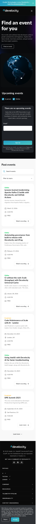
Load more (16, 434)
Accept (15, 519)
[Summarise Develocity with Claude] (17, 462)
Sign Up (17, 142)
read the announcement (16, 4)
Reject (5, 519)
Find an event (8, 46)
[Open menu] (31, 11)
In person (8, 99)
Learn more (22, 425)
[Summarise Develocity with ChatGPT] (14, 462)
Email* (5, 123)
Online (18, 99)
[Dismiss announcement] (33, 3)
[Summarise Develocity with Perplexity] (21, 462)
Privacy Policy (10, 148)
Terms (28, 147)
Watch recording (21, 221)
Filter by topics (8, 178)
